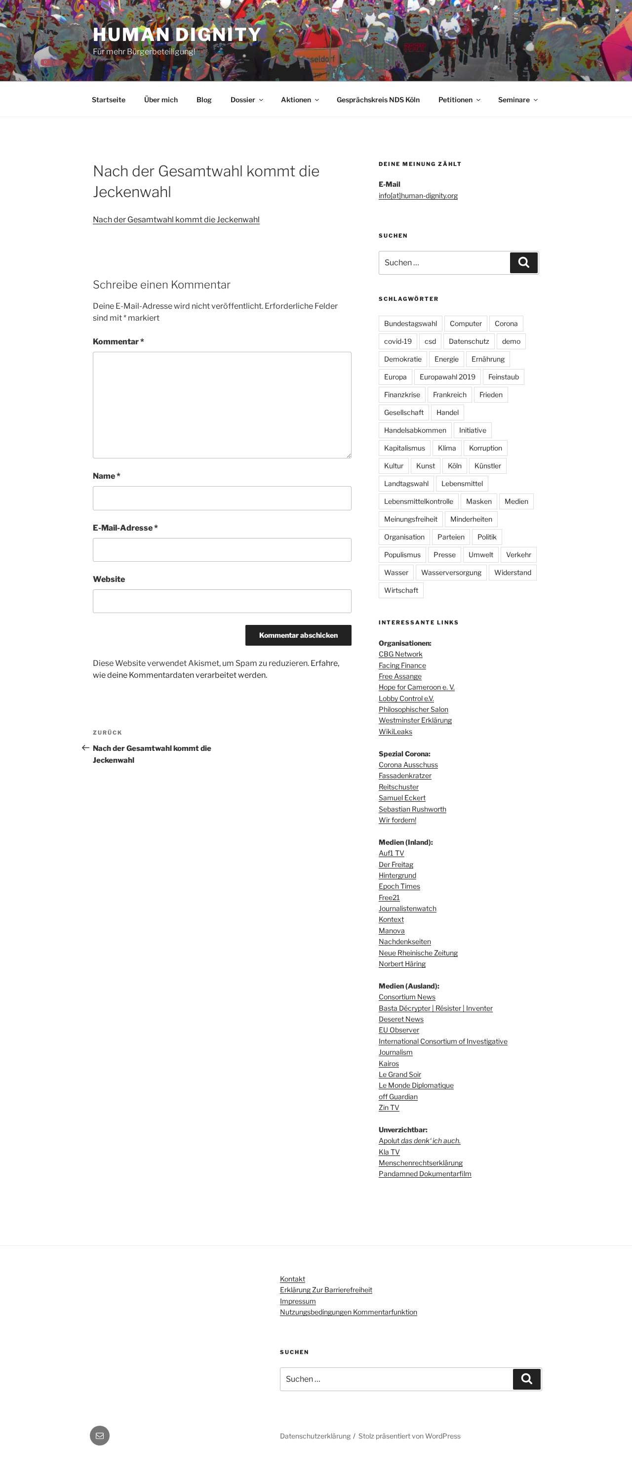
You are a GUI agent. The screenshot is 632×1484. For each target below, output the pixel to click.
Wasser (396, 572)
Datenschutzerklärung (315, 1436)
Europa (395, 376)
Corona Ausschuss (408, 764)
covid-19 (398, 341)
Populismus (402, 554)
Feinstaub (503, 376)
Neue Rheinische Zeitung (418, 952)
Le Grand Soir (400, 1074)
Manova (392, 930)
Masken (479, 501)
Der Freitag (396, 864)
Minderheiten (471, 519)
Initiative (472, 430)
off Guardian (398, 1096)
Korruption (485, 448)
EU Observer (399, 1030)
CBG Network (401, 654)
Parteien (451, 537)
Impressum (298, 1301)
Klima (447, 448)
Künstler (487, 465)
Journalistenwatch (407, 908)
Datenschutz (469, 341)
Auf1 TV (391, 853)
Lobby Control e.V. (406, 698)
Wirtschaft (401, 590)
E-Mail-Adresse (125, 528)
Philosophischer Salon (413, 709)
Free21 (389, 897)
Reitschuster (399, 787)
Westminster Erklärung (415, 720)
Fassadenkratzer (405, 775)
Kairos (389, 1063)
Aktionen (296, 99)
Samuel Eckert (402, 797)
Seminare (514, 99)
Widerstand (512, 572)
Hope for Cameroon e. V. (417, 687)
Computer (466, 323)
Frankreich (450, 394)
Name (106, 476)
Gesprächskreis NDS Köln (378, 99)
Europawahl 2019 (447, 376)
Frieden (491, 394)
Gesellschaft (404, 412)
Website (109, 579)
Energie (446, 359)
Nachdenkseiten (405, 941)
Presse (445, 554)
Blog (204, 99)
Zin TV (389, 1107)
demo (511, 341)
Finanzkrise (402, 394)
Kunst (425, 465)
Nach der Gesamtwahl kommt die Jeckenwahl (176, 219)
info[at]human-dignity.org (418, 195)
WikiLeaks (395, 731)
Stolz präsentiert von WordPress (409, 1436)
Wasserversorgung (451, 572)
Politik (487, 537)
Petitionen (455, 99)
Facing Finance (402, 665)
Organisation (404, 537)
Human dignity (177, 34)
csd (430, 341)
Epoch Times (399, 886)
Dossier (243, 99)
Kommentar (118, 341)
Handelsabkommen (415, 430)
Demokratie (403, 359)
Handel (447, 412)
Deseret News (401, 1019)
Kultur (393, 465)
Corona (506, 323)
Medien (516, 501)
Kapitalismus (404, 448)
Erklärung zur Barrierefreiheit (326, 1289)
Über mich (161, 99)
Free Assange (400, 676)
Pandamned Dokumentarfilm (425, 1173)
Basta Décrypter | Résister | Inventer (436, 1008)
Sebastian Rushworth (412, 809)
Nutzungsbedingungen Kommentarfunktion (348, 1312)
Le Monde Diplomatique (416, 1085)
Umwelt (481, 554)
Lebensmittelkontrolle (418, 501)
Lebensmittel (462, 483)
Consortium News (407, 996)
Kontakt (292, 1279)
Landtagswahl (406, 483)
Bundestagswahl (410, 323)
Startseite (108, 99)
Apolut (420, 1140)
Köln (455, 465)
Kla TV (389, 1152)
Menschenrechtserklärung (421, 1162)
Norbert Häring (402, 963)
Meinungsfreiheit (410, 519)
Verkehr (518, 554)
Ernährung (488, 359)
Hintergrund (397, 875)
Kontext (391, 919)
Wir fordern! (397, 820)
